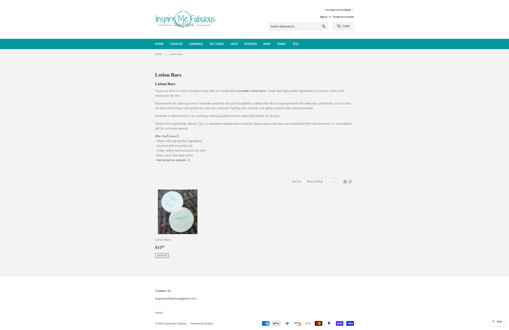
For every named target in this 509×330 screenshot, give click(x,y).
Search (159, 312)
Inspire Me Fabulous (175, 323)
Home (159, 44)
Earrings (196, 44)
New (266, 44)
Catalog (176, 44)
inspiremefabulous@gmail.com (175, 298)
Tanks (281, 44)
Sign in (323, 16)
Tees (295, 44)
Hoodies (250, 44)
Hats (234, 44)
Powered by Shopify (201, 323)
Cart (346, 26)
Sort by (296, 181)
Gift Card (217, 44)
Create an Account (343, 16)
